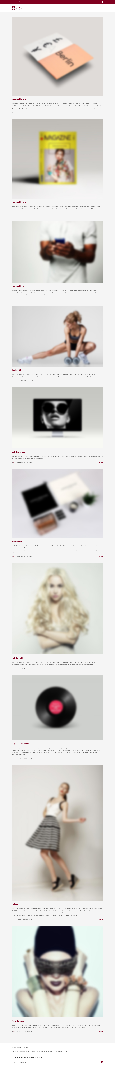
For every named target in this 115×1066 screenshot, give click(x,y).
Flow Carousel (18, 1021)
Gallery (15, 904)
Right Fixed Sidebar (20, 743)
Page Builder (17, 541)
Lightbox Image (18, 452)
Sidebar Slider (18, 370)
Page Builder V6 (19, 202)
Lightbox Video (18, 658)
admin (14, 112)
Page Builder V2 (19, 286)
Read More (101, 112)
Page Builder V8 (19, 99)
